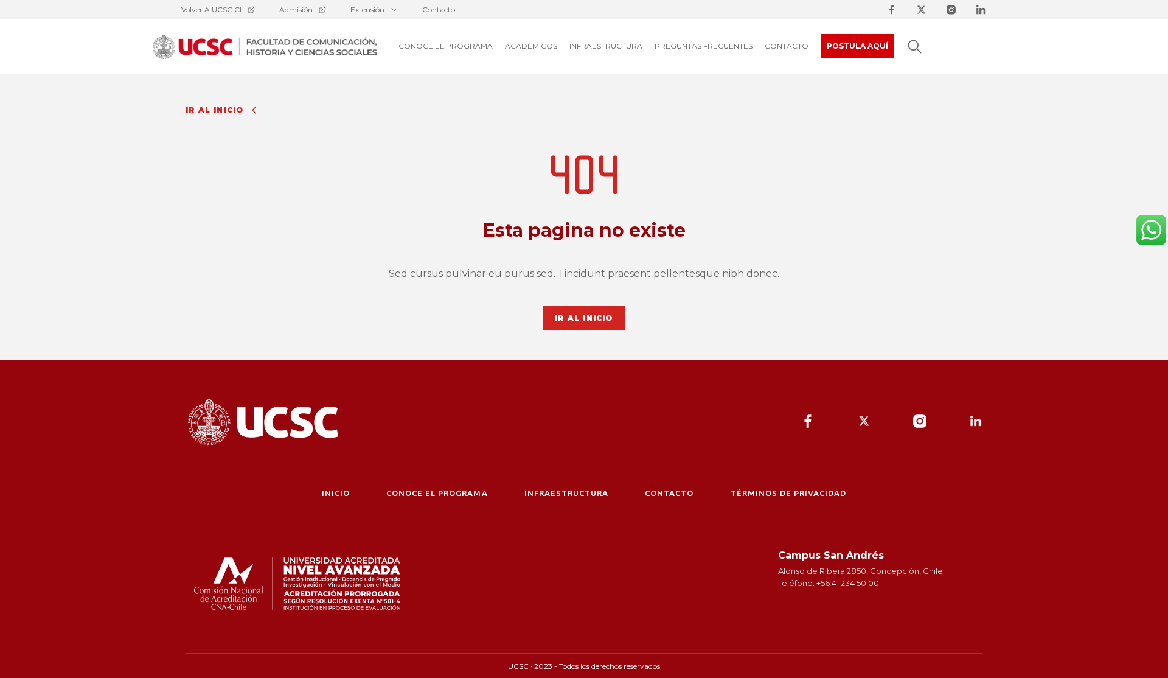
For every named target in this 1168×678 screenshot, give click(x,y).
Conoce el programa (437, 493)
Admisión (296, 9)
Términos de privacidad (789, 493)
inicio (336, 493)
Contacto (438, 9)
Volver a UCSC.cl (211, 9)
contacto (669, 493)
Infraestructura (566, 493)
